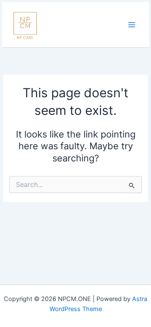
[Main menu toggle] (132, 25)
